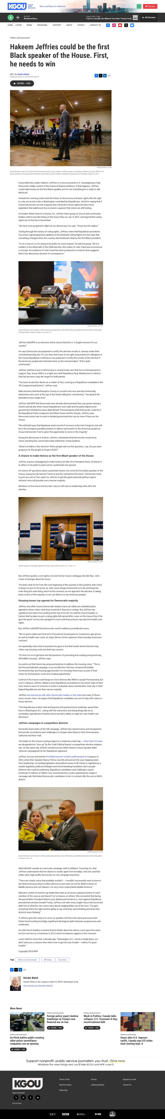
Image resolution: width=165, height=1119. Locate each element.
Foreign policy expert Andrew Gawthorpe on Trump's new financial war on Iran (62, 1019)
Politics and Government (20, 38)
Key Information (65, 1085)
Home (10, 25)
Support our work (129, 1079)
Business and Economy (128, 1035)
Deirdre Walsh (23, 74)
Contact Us (95, 25)
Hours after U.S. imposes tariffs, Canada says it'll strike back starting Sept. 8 (137, 1040)
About (69, 25)
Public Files (63, 1090)
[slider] (21, 17)
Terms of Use (64, 1079)
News (29, 25)
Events (81, 25)
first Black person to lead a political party (65, 756)
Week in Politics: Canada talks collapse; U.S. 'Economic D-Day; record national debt (101, 1019)
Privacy (94, 1079)
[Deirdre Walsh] (15, 983)
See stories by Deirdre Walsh (38, 985)
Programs (42, 25)
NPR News (48, 960)
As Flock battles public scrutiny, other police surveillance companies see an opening (27, 1040)
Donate (151, 6)
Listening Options (97, 1085)
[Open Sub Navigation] (23, 25)
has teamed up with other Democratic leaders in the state (54, 695)
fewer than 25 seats (93, 741)
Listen (18, 25)
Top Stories (62, 960)
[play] (11, 17)
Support (57, 25)
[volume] (18, 17)
